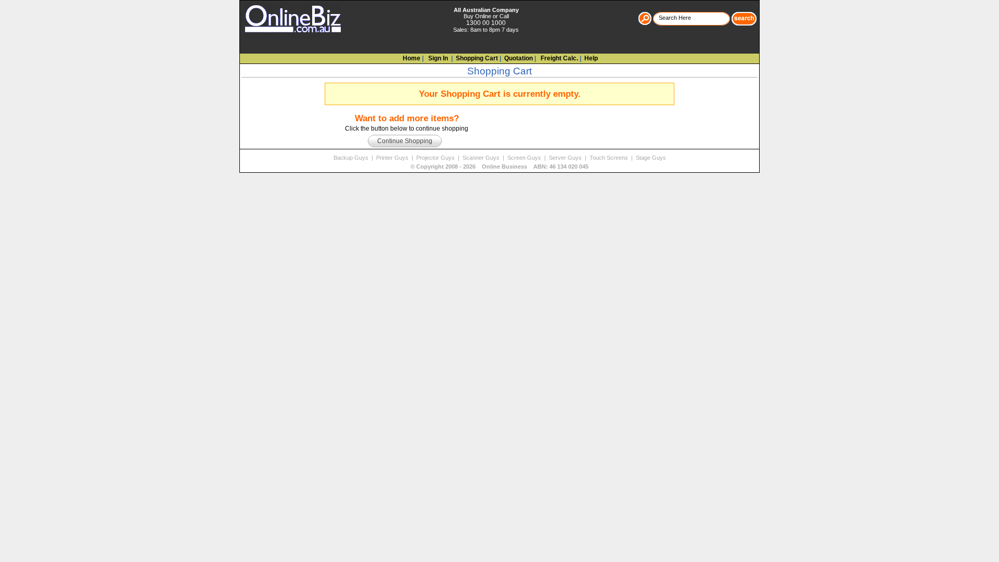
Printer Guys (393, 158)
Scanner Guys (482, 158)
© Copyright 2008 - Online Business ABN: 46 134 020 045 (499, 166)
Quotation (518, 58)
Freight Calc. (558, 58)
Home (411, 58)
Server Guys (566, 158)
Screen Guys (525, 158)
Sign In (437, 58)
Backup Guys (352, 158)
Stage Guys (651, 158)
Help (591, 58)
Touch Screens (610, 158)
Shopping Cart (477, 58)
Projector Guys (436, 158)
